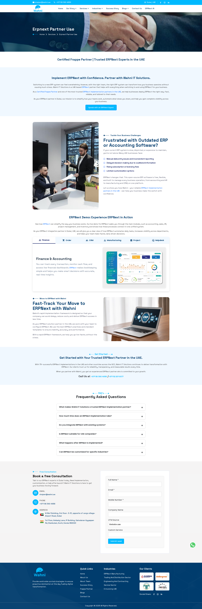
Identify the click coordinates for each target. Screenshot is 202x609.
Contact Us (137, 8)
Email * (111, 490)
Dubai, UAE (151, 2)
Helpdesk (159, 240)
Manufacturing (114, 240)
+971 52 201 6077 (116, 376)
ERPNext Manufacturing (114, 574)
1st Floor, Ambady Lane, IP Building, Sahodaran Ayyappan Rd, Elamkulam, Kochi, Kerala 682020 (69, 521)
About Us (84, 577)
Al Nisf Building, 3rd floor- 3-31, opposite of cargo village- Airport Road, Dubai (70, 514)
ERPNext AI (149, 8)
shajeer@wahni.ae (42, 2)
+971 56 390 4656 (63, 2)
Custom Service (115, 530)
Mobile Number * (116, 500)
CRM (91, 240)
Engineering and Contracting (116, 581)
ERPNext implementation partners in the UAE (102, 92)
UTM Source (113, 520)
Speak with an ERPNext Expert (101, 107)
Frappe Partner (86, 589)
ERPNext (85, 87)
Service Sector (110, 585)
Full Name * (113, 479)
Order (68, 240)
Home (60, 8)
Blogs (124, 8)
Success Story (112, 8)
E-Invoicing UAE (110, 589)
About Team (85, 581)
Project (136, 240)
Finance (45, 240)
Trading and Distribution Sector (117, 577)
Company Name (115, 510)
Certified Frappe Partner (47, 92)
